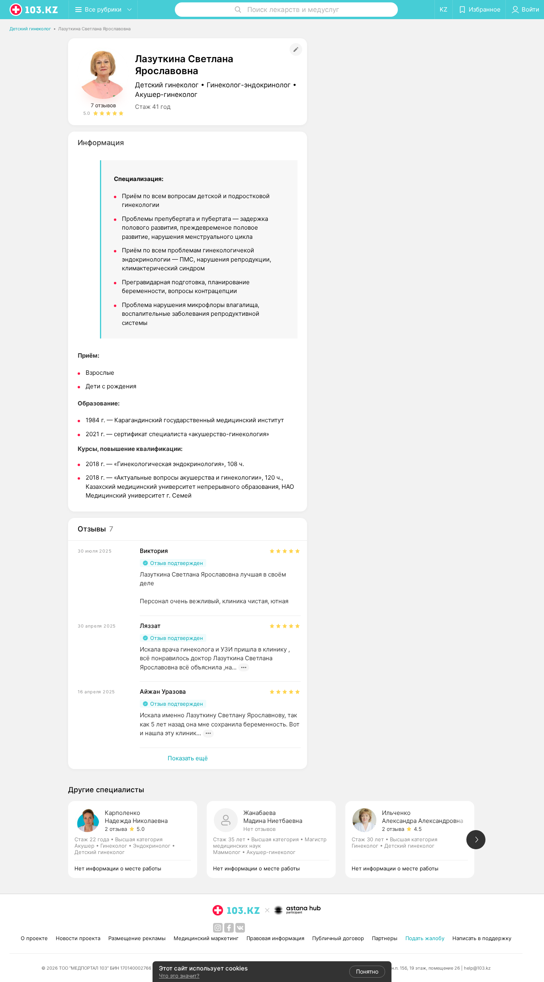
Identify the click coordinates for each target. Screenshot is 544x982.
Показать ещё (188, 758)
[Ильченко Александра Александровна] (414, 839)
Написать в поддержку (481, 938)
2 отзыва (116, 829)
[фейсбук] (229, 928)
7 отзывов (103, 105)
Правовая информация (275, 938)
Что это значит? (179, 975)
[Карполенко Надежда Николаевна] (137, 839)
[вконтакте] (240, 928)
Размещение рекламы (137, 938)
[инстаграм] (218, 928)
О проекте (34, 938)
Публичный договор (338, 938)
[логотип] (34, 9)
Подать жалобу (424, 938)
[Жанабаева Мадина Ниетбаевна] (276, 839)
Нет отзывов (259, 829)
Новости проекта (78, 938)
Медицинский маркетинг (206, 938)
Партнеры (384, 938)
